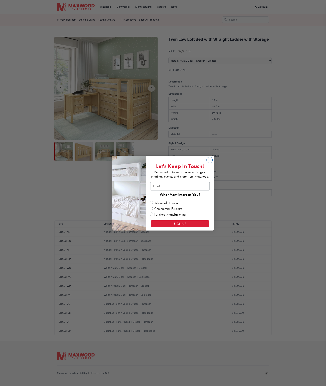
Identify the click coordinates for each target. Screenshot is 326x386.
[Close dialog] (210, 160)
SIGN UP (180, 224)
